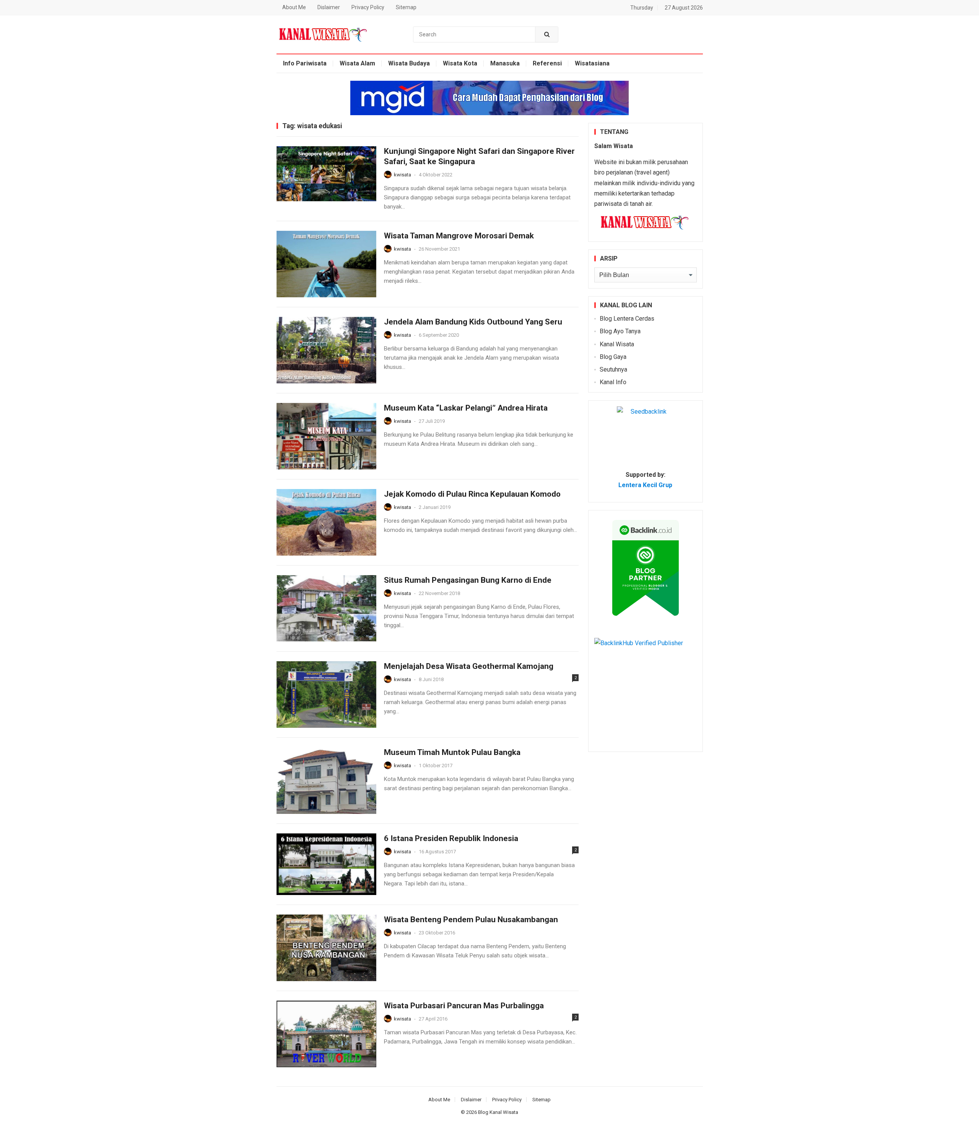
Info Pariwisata (305, 63)
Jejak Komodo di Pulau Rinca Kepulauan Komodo (472, 494)
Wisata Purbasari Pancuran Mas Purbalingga (464, 1005)
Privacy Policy (367, 7)
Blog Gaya (613, 356)
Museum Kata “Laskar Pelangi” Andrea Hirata (466, 407)
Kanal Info (613, 382)
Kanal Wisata (617, 344)
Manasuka (505, 63)
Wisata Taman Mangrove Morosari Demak (459, 235)
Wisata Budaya (409, 63)
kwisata (402, 175)
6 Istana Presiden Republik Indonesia (451, 838)
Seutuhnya (613, 369)
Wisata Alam (357, 63)
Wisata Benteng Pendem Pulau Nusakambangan (471, 919)
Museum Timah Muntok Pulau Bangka (452, 752)
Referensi (547, 63)
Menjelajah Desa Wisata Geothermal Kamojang (468, 666)
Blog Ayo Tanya (620, 331)
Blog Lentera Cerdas (627, 318)
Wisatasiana (592, 63)
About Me (294, 7)
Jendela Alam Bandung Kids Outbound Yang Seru (473, 321)
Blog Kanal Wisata (498, 1112)
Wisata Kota (460, 63)
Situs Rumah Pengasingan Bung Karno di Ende (467, 580)
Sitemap (406, 7)
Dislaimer (328, 7)
